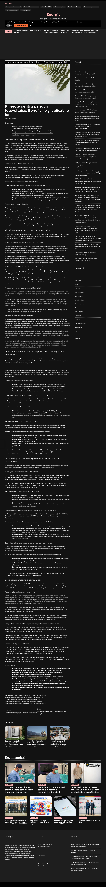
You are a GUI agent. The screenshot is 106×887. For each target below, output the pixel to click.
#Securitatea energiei (12, 10)
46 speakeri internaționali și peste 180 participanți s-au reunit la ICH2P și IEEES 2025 (87, 246)
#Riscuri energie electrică (91, 7)
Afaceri (77, 277)
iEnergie (53, 14)
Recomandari (70, 22)
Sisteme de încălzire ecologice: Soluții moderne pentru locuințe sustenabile (14, 743)
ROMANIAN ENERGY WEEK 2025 (89, 821)
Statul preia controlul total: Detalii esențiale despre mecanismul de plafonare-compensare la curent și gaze (88, 238)
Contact (79, 22)
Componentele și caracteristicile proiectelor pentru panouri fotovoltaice (34, 131)
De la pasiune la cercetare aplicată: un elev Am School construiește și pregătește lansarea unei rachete (88, 104)
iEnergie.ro (8, 845)
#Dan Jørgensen (25, 10)
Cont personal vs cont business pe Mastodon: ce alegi (39, 822)
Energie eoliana (23, 22)
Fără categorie (79, 312)
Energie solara (33, 22)
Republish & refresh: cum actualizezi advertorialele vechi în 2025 (63, 822)
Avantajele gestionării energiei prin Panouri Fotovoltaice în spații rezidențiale (58, 743)
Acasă (8, 22)
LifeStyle (77, 319)
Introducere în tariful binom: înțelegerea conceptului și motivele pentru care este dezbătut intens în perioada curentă (87, 189)
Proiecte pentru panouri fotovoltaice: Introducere (27, 126)
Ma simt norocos (22, 25)
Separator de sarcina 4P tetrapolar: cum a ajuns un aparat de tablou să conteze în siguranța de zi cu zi (87, 134)
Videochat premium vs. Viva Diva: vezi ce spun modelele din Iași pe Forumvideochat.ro (87, 126)
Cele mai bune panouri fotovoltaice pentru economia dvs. (22, 699)
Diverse (60, 22)
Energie (13, 22)
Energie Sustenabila (44, 866)
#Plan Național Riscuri (74, 7)
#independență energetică (13, 7)
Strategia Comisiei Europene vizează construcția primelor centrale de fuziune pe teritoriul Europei (87, 165)
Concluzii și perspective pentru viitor (23, 135)
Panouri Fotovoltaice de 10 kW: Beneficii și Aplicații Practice (23, 701)
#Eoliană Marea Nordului (31, 7)
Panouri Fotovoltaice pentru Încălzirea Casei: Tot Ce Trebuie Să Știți (25, 703)
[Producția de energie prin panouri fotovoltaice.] (2, 444)
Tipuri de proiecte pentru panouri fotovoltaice (26, 128)
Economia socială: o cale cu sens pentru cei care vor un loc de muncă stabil (56, 31)
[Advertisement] (53, 45)
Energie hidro (45, 22)
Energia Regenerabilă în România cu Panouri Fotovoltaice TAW (24, 697)
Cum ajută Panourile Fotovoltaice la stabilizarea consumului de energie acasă (36, 743)
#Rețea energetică (59, 7)
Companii (78, 281)
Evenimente (78, 308)
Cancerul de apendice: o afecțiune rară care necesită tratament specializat (27, 31)
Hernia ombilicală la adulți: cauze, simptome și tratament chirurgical (84, 31)
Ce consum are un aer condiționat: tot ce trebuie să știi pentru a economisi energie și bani (87, 118)
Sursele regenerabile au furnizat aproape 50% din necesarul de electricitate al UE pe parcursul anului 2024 (88, 173)
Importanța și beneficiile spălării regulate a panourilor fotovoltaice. (25, 695)
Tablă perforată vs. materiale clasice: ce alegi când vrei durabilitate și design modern (87, 142)
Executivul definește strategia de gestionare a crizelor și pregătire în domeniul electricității (85, 157)
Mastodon (78, 338)
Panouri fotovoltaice (81, 323)
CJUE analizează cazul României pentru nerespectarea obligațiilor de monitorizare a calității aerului (88, 181)
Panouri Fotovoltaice (44, 864)
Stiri (76, 331)
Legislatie (54, 22)
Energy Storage (79, 304)
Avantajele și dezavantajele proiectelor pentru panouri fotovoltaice (32, 133)
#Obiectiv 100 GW (46, 7)
